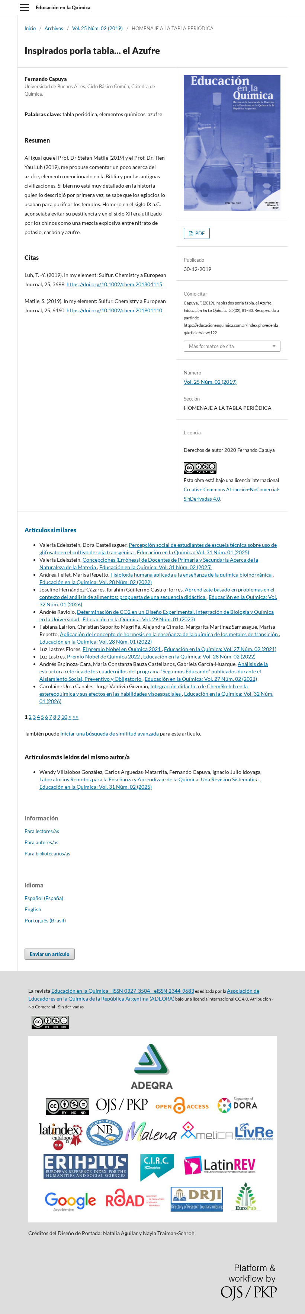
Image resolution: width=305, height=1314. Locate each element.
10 (64, 717)
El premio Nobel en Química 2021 (122, 649)
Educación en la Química (63, 7)
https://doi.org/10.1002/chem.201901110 (114, 310)
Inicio (30, 28)
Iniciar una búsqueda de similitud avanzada (109, 733)
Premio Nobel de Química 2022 (104, 656)
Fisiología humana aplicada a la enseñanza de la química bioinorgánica (191, 574)
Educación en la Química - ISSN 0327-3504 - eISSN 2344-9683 (122, 991)
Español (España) (44, 898)
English (33, 909)
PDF (199, 233)
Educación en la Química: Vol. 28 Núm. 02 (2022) (95, 582)
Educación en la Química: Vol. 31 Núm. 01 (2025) (193, 552)
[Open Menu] (24, 7)
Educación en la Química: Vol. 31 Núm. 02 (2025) (155, 567)
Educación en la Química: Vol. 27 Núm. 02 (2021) (220, 649)
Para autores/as (41, 842)
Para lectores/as (42, 831)
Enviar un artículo (50, 954)
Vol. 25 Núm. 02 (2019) (97, 28)
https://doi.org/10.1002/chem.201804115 (114, 284)
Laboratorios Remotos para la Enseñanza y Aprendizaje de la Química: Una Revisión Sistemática (149, 779)
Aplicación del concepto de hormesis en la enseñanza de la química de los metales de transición (169, 634)
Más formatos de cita (211, 346)
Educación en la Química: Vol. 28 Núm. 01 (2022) (95, 641)
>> (75, 717)
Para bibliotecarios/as (47, 854)
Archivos (54, 28)
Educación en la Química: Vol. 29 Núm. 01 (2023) (139, 619)
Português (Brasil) (45, 920)
